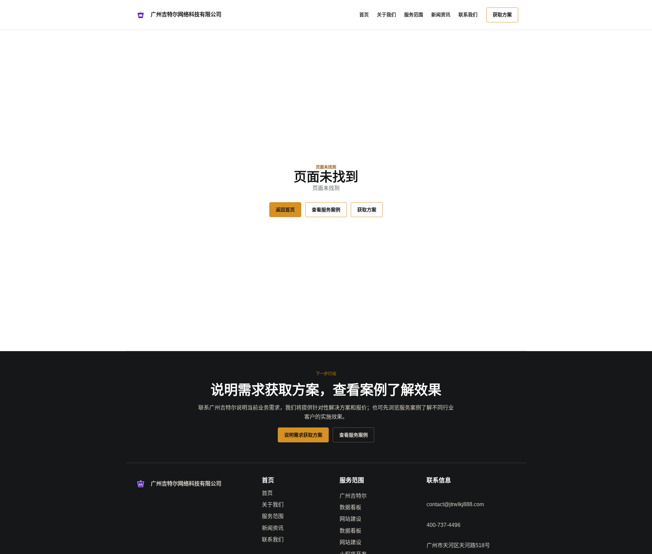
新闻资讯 (440, 14)
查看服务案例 (326, 209)
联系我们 (467, 14)
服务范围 (413, 14)
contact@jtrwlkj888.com (455, 504)
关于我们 (386, 14)
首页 (364, 14)
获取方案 (502, 14)
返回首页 (285, 209)
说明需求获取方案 (303, 435)
